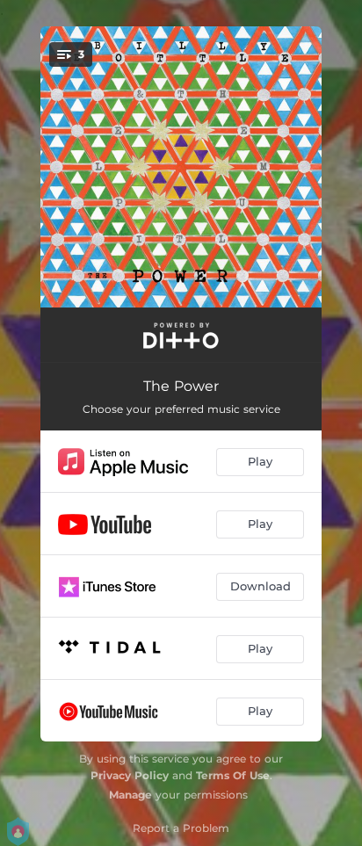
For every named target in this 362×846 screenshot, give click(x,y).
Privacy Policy (129, 775)
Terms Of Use (233, 775)
